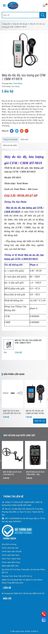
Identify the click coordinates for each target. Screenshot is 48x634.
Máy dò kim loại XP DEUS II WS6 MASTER (12, 473)
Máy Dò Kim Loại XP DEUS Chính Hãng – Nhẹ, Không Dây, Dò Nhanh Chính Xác (35, 473)
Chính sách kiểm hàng (11, 562)
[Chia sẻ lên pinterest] (22, 131)
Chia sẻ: (5, 131)
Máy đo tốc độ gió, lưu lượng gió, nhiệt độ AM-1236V (35, 412)
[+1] (26, 131)
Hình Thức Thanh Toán (11, 559)
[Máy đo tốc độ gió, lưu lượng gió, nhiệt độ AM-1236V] (35, 394)
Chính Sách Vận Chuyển (12, 551)
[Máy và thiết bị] (13, 5)
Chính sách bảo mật (10, 548)
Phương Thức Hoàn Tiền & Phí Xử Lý (17, 576)
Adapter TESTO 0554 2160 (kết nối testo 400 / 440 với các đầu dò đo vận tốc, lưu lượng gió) (12, 412)
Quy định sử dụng (9, 544)
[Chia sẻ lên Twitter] (17, 131)
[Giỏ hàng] (43, 5)
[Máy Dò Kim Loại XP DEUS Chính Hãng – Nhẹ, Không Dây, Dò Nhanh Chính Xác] (35, 455)
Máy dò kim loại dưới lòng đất (19, 435)
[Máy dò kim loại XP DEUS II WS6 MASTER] (12, 455)
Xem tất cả (40, 421)
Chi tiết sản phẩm (20, 420)
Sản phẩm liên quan (13, 374)
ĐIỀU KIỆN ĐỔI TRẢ (10, 566)
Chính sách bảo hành (10, 555)
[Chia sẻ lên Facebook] (12, 131)
